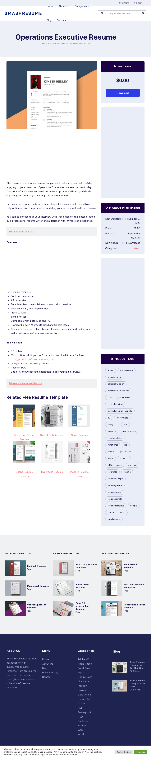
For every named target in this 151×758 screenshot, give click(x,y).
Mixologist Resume (38, 586)
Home (44, 43)
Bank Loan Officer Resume (24, 437)
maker (110, 458)
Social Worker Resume (21, 231)
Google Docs (85, 676)
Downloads (55, 43)
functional (113, 445)
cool (110, 397)
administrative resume (118, 390)
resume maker (114, 492)
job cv (111, 451)
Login (139, 2)
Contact (46, 676)
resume (127, 472)
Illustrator (83, 681)
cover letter (124, 397)
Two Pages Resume (52, 471)
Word (137, 248)
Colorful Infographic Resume (82, 606)
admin (110, 370)
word (122, 512)
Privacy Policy (50, 672)
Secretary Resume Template (86, 566)
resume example (115, 478)
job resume (125, 451)
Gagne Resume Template (24, 473)
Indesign (82, 685)
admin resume (126, 370)
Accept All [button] (141, 752)
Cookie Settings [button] (124, 752)
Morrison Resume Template (134, 586)
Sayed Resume (79, 435)
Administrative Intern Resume (25, 383)
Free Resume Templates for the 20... (137, 665)
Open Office (84, 699)
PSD (80, 716)
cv (109, 417)
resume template (116, 505)
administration (115, 377)
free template (129, 431)
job (125, 445)
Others (82, 703)
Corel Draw (84, 668)
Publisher (83, 721)
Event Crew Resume (82, 586)
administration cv (116, 384)
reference (112, 472)
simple (111, 512)
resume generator (116, 485)
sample (133, 505)
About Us (47, 663)
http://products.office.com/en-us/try (32, 359)
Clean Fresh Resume (51, 435)
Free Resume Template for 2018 (137, 683)
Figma (81, 672)
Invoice (82, 690)
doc (125, 424)
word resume (114, 519)
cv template (122, 417)
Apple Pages (85, 663)
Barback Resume (36, 566)
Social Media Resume (131, 566)
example (112, 431)
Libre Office (84, 694)
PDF (80, 707)
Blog (44, 668)
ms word (124, 458)
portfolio (132, 465)
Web (80, 729)
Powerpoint (84, 712)
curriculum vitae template (120, 411)
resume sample (115, 499)
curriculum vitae (115, 404)
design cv (112, 424)
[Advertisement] (51, 160)
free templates (115, 438)
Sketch (82, 725)
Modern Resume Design (79, 473)
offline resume (115, 465)
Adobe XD (83, 659)
